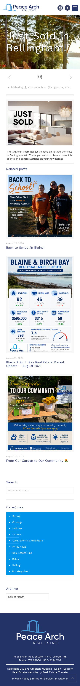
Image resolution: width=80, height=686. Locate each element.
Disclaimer (61, 678)
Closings (17, 522)
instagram (60, 8)
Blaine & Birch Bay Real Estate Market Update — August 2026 (35, 364)
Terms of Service (42, 678)
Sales (15, 559)
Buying (16, 516)
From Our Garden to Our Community (35, 460)
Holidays (17, 528)
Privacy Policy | (22, 678)
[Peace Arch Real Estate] (20, 7)
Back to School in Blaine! (25, 247)
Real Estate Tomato (55, 672)
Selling (16, 565)
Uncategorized (20, 571)
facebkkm (67, 8)
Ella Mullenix (35, 87)
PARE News (19, 546)
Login (57, 668)
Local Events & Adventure (27, 540)
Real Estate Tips (22, 553)
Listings (16, 534)
